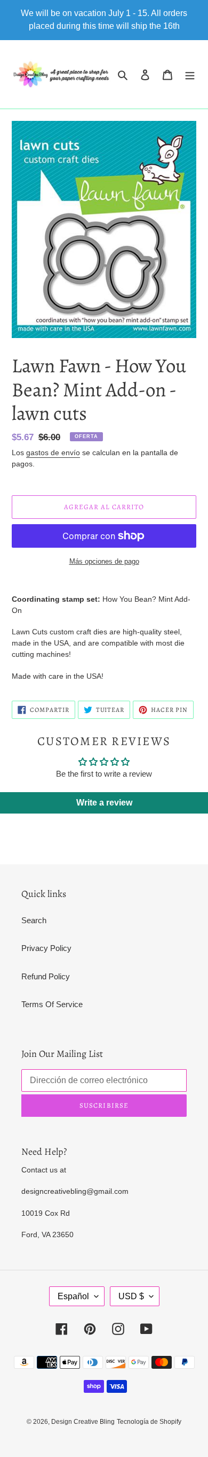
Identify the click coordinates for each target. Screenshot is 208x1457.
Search (33, 920)
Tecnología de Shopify (149, 1421)
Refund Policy (45, 976)
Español (73, 1296)
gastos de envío (53, 452)
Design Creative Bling (83, 1421)
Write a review (104, 802)
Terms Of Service (52, 1004)
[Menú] (190, 74)
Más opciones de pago (104, 561)
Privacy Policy (46, 948)
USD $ (131, 1296)
